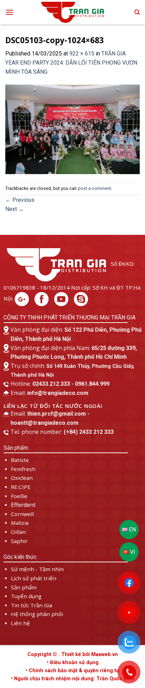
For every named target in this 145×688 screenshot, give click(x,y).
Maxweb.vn (104, 654)
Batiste (20, 459)
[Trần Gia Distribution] (72, 12)
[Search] (137, 12)
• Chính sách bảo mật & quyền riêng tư (72, 671)
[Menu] (9, 12)
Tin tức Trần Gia (31, 605)
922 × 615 (81, 53)
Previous (19, 200)
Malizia (20, 522)
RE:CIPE (21, 486)
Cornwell (22, 513)
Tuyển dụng (26, 596)
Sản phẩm (24, 587)
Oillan (18, 531)
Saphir (19, 540)
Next (14, 209)
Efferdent (23, 505)
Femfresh (23, 468)
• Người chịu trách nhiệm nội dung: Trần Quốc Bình (72, 679)
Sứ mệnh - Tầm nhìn (37, 569)
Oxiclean (22, 477)
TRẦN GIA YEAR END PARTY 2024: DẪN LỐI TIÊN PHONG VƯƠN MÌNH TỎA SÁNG (71, 62)
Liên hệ (20, 623)
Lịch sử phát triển (33, 578)
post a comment (94, 188)
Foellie (19, 496)
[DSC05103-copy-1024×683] (72, 129)
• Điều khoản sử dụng (73, 663)
